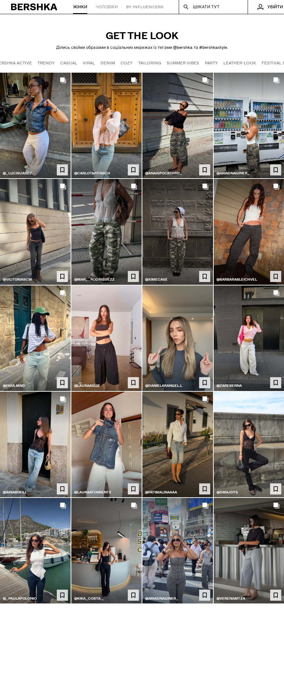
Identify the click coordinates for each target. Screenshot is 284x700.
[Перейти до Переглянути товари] (35, 125)
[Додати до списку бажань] (62, 169)
